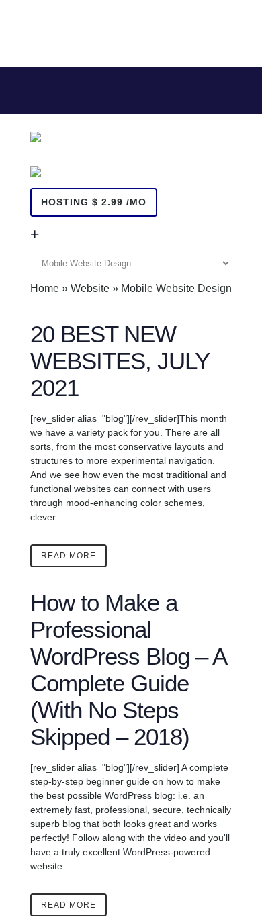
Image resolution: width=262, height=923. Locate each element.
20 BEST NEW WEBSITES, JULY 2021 (119, 361)
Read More (68, 556)
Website (90, 288)
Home (44, 288)
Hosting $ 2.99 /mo (93, 202)
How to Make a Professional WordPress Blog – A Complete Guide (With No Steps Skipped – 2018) (128, 669)
